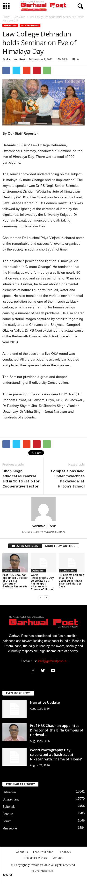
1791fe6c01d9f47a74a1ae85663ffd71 (43, 531)
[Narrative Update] (14, 709)
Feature (7, 814)
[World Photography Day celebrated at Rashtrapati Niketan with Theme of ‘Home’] (44, 562)
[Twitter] (44, 671)
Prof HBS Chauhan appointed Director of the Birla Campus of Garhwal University (15, 580)
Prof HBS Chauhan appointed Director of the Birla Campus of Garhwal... (57, 730)
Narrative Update (45, 702)
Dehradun (10, 25)
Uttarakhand (30, 25)
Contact (57, 857)
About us (22, 852)
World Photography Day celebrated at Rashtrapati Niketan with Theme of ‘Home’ (42, 582)
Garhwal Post (15, 59)
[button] (79, 6)
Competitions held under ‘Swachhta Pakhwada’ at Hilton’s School (68, 478)
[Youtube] (53, 671)
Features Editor (43, 852)
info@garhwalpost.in (52, 661)
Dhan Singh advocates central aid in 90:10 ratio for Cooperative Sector (21, 478)
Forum (6, 821)
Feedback (64, 852)
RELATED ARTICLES (25, 546)
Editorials (8, 806)
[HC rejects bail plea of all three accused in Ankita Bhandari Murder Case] (72, 562)
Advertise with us (36, 857)
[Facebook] (34, 671)
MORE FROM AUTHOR (60, 546)
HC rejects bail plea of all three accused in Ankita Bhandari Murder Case (71, 580)
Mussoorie (9, 828)
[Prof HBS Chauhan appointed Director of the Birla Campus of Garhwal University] (15, 562)
